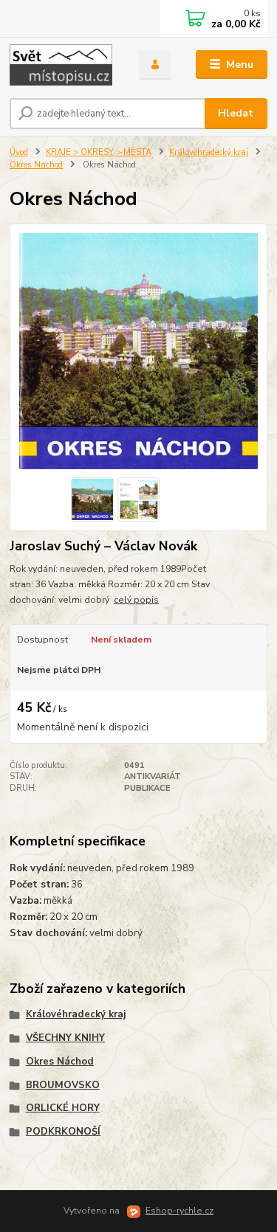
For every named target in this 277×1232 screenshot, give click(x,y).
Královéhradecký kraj (208, 152)
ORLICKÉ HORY (63, 1108)
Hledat (235, 113)
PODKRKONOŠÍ (63, 1131)
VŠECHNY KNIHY (65, 1038)
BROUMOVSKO (63, 1085)
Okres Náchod (36, 164)
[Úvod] (63, 65)
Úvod (19, 152)
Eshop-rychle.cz (179, 1211)
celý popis (136, 600)
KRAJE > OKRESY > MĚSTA (98, 152)
